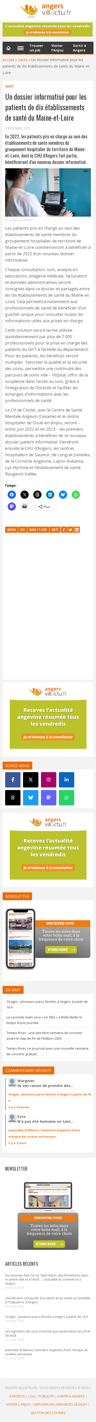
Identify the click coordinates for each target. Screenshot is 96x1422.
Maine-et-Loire (38, 530)
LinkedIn (77, 530)
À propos (17, 1396)
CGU (31, 1396)
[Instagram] (48, 779)
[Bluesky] (30, 797)
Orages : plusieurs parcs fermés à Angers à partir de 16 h (46, 1317)
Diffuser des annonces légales (60, 1404)
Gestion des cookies (48, 1412)
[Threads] (12, 797)
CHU (22, 530)
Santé (22, 59)
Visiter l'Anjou (18, 1404)
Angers (11, 530)
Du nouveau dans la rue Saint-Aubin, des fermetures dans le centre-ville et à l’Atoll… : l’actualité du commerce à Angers (46, 1279)
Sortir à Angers (71, 1396)
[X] (30, 779)
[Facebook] (12, 779)
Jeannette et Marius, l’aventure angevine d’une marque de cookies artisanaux (46, 1352)
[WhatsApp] (66, 797)
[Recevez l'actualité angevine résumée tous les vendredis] (48, 30)
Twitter (70, 530)
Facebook (64, 530)
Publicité (46, 1396)
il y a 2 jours (17, 1143)
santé (54, 530)
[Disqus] (48, 612)
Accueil (8, 59)
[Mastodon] (48, 797)
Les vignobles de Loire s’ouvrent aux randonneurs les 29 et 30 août (47, 1333)
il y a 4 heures (18, 1107)
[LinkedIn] (66, 779)
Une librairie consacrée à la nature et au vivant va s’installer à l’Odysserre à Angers (48, 1300)
